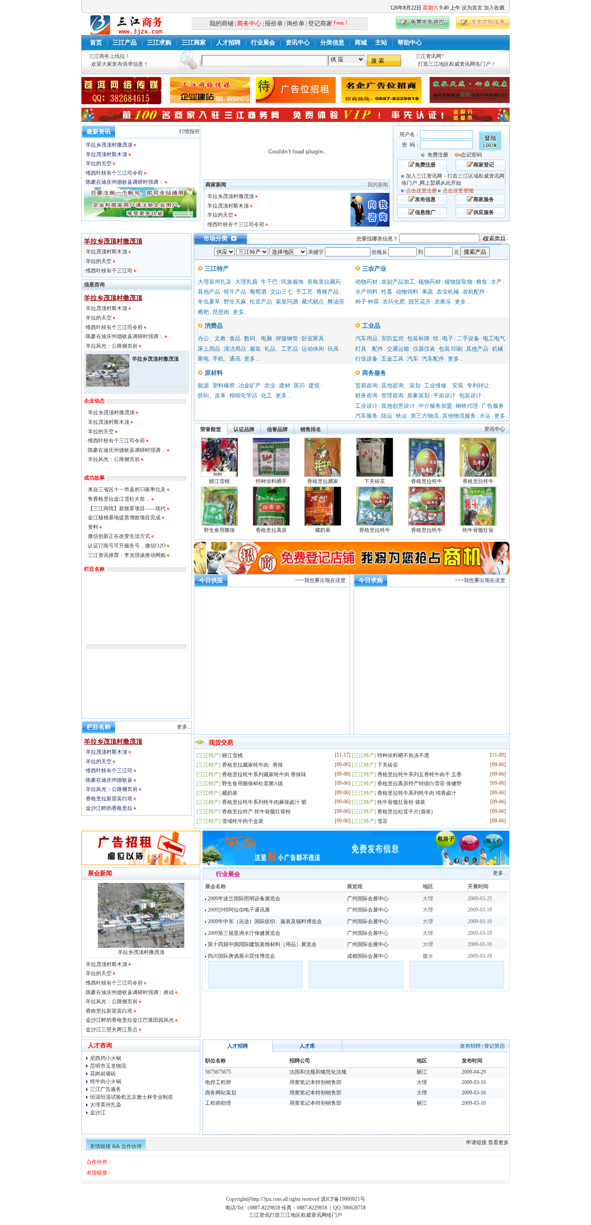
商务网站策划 (220, 1093)
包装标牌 (418, 338)
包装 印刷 (451, 348)
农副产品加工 (398, 281)
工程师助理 (218, 1103)
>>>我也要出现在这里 (320, 580)
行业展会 (263, 42)
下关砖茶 (374, 481)
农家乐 (442, 301)
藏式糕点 (313, 301)
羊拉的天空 (99, 163)
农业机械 (448, 291)
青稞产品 (327, 291)
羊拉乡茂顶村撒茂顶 (109, 145)
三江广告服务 (105, 1089)
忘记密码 (471, 155)
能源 (203, 385)
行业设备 (366, 358)
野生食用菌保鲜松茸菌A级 (252, 783)
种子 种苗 (367, 301)
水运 (485, 416)
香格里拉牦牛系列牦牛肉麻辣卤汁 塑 (264, 802)
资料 (93, 527)
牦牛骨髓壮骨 (478, 530)
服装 (255, 348)
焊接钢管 (287, 338)
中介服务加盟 (435, 406)
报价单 (274, 23)
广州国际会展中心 (368, 899)
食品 (235, 338)
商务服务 (373, 373)
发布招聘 (470, 1046)
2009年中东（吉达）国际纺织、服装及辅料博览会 (264, 921)
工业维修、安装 (443, 385)
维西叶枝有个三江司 (110, 271)
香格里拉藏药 (324, 281)
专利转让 (478, 385)
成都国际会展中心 (368, 956)
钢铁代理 (467, 406)
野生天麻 (235, 301)
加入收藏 (494, 8)
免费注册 (437, 155)
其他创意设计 (398, 406)
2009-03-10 (474, 1103)
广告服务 (493, 406)
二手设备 (468, 338)
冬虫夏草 (209, 301)
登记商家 (320, 23)
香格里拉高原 (271, 530)
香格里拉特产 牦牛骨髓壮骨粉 (256, 812)
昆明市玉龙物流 (108, 1066)
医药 (299, 385)
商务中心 (249, 23)
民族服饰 (292, 281)
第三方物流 (425, 416)
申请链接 (476, 1142)
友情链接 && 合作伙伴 (116, 1146)
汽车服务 (366, 416)
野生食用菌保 (219, 530)
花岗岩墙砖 (103, 1074)
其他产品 (209, 291)
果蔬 (427, 291)
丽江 (422, 1072)
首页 (96, 42)
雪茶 (382, 821)
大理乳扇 (246, 281)
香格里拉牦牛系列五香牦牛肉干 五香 (419, 774)
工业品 (370, 326)
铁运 (401, 416)
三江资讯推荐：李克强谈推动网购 (127, 555)
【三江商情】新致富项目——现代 (127, 508)
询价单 (295, 23)
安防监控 (392, 338)
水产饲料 (366, 291)
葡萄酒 (258, 291)
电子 (447, 338)
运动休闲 (313, 348)
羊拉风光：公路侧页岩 (112, 346)
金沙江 (98, 1113)
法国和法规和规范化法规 (318, 1072)
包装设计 (470, 395)
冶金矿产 (249, 385)
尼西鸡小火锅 (105, 1058)
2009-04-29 (474, 1072)
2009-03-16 (474, 1082)
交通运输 (398, 348)
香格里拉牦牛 (426, 481)
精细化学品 (243, 395)
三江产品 (124, 42)
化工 (266, 395)
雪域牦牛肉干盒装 (242, 821)
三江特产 (216, 268)
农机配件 (474, 291)
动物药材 (366, 281)
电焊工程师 (218, 1082)
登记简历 (494, 1046)
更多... (240, 312)
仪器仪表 (424, 348)
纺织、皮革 (212, 395)
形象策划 (418, 395)
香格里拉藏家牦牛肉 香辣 (252, 765)
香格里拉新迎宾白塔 (110, 799)
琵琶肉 (220, 312)
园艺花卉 (419, 301)
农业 (270, 385)
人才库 (307, 1046)
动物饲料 (407, 291)
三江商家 (194, 42)
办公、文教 (212, 338)
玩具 (333, 348)
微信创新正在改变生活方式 (119, 536)
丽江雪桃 (219, 481)
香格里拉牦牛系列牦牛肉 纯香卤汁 (416, 793)
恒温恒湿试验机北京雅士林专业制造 (131, 1097)
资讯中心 (298, 42)
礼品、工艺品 (281, 348)
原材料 (213, 373)
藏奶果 (323, 530)
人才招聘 (228, 42)
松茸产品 (261, 301)
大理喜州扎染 (214, 281)
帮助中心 (410, 42)
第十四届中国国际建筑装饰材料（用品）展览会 (261, 944)
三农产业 (373, 268)
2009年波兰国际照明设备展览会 (243, 899)
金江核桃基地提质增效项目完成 (125, 518)
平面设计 (444, 395)
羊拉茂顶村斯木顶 (106, 154)
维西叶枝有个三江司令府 (114, 173)
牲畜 (386, 291)
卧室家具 (313, 338)
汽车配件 (433, 358)
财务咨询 (366, 395)
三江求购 (159, 42)
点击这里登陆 (458, 191)
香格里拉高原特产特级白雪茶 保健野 (419, 783)
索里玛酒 (287, 301)
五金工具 (392, 358)
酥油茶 (336, 301)
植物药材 (429, 281)
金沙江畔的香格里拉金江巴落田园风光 (130, 1020)
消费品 (213, 326)
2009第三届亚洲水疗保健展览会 (243, 933)
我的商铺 (221, 23)
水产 (496, 281)
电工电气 (494, 338)
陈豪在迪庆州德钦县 (110, 780)
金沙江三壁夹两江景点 (112, 1030)
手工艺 (304, 291)
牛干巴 (269, 281)
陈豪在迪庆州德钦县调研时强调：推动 (130, 992)
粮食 (481, 281)
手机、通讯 (226, 358)
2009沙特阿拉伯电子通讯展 (238, 910)
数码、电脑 (258, 338)
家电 (203, 358)
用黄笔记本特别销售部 (315, 1082)
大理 (422, 1082)
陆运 (386, 416)
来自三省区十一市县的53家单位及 (127, 489)
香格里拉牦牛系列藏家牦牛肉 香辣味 (264, 774)
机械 (497, 348)
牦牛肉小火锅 (105, 1081)
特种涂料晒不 (271, 481)
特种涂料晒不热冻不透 (403, 755)
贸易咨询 (366, 385)
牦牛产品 (235, 291)
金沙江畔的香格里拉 (110, 808)
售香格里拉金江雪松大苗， (119, 499)
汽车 (412, 358)
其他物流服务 (459, 416)
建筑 (314, 385)
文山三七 (281, 291)
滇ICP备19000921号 (343, 1199)
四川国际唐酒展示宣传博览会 (240, 956)
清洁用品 (235, 348)
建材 (284, 385)
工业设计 (366, 406)
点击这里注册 (421, 191)
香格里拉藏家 (322, 481)
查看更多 (498, 1142)
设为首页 (472, 8)
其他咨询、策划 (401, 385)
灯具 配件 (369, 348)
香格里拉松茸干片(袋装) (405, 812)
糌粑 (203, 312)
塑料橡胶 (223, 385)
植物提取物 (458, 281)
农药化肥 (393, 301)
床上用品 (209, 348)
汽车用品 (366, 338)
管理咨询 (392, 395)
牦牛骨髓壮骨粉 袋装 (401, 802)
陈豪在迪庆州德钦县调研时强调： (125, 182)
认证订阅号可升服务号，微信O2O (127, 546)
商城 (361, 42)
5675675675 (218, 1072)
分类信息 (332, 42)
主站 (381, 42)
